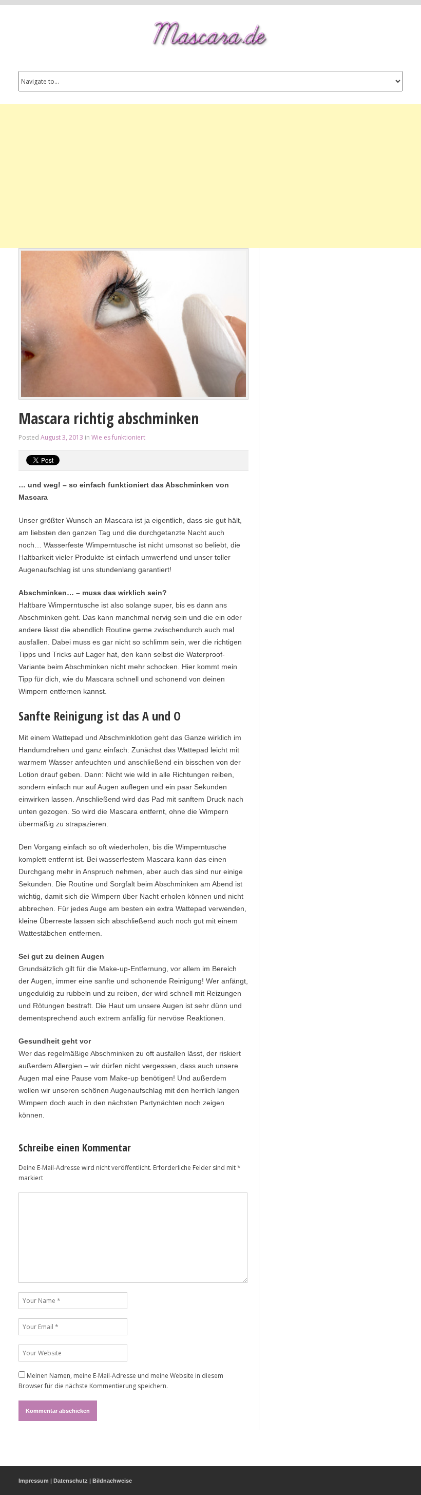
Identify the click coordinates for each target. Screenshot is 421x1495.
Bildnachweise (112, 1481)
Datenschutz (70, 1481)
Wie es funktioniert (118, 437)
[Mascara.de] (210, 34)
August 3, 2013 (62, 437)
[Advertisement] (210, 176)
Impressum (33, 1481)
